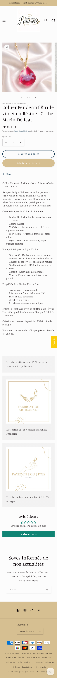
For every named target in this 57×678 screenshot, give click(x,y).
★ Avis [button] (54, 342)
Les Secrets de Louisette (21, 653)
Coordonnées (41, 667)
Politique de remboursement (39, 657)
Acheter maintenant (29, 163)
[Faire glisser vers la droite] (35, 97)
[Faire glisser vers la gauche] (21, 97)
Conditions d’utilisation (43, 662)
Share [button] (9, 174)
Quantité (6, 136)
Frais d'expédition (21, 131)
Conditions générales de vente (21, 672)
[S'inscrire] (47, 589)
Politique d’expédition (23, 667)
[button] (3, 20)
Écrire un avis (29, 534)
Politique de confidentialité (18, 662)
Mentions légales (44, 672)
